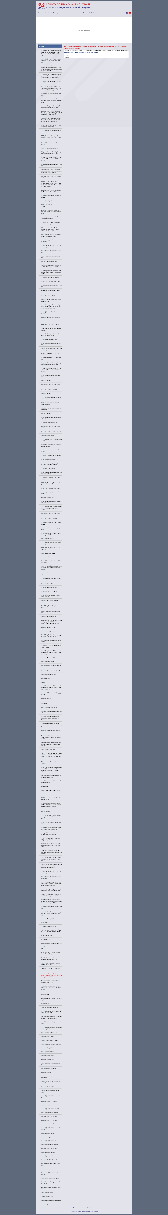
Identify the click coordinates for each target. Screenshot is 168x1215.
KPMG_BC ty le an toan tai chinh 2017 (50, 1007)
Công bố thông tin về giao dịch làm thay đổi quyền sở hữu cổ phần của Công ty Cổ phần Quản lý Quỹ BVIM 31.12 (51, 652)
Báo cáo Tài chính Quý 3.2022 (48, 413)
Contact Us (94, 13)
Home (39, 13)
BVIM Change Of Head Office (48, 749)
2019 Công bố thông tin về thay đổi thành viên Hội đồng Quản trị (50, 953)
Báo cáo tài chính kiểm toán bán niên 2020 (50, 670)
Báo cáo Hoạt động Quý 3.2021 (48, 553)
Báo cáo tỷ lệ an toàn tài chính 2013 (49, 1140)
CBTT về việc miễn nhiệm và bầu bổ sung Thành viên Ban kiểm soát (50, 217)
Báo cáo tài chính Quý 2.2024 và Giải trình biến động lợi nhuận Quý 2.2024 (51, 191)
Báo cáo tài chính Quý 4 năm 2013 (49, 1148)
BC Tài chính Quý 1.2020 (47, 935)
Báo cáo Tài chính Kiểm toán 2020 (49, 616)
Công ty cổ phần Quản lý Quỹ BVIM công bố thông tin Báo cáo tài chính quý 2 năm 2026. (51, 817)
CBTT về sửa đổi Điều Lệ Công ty (49, 591)
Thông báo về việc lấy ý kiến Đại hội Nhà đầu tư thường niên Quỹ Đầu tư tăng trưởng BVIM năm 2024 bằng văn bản (51, 229)
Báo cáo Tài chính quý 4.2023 (48, 295)
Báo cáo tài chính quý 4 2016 (47, 1048)
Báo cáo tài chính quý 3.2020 (47, 661)
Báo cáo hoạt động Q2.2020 (47, 919)
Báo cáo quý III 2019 (46, 698)
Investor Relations (83, 13)
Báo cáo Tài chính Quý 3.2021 (48, 557)
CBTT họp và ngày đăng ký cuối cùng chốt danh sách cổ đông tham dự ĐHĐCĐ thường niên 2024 (51, 272)
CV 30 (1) (66, 54)
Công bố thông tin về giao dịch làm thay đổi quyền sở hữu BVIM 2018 (51, 776)
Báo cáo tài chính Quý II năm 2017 (49, 1032)
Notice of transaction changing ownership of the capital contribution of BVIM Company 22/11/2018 (51, 744)
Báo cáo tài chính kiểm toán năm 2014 (49, 1112)
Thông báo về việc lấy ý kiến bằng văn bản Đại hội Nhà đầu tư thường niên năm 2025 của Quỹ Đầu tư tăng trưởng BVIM (50, 119)
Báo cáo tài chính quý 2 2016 (47, 1055)
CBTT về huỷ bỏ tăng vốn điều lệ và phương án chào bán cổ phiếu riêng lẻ (51, 334)
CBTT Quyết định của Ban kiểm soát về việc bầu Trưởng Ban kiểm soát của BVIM (51, 833)
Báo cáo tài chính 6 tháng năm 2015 (49, 1101)
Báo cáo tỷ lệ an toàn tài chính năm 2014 (50, 1109)
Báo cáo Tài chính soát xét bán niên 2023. (50, 317)
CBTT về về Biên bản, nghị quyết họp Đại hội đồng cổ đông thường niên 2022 (50, 463)
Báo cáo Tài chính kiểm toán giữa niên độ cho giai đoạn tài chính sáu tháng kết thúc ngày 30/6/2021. (51, 567)
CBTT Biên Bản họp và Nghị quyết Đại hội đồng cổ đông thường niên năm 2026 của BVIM (51, 845)
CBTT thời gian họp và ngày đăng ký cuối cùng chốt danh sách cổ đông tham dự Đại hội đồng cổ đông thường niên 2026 (51, 901)
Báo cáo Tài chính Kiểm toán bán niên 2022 (51, 431)
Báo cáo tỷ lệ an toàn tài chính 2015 (49, 1068)
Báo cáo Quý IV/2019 (46, 678)
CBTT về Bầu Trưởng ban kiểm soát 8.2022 (51, 422)
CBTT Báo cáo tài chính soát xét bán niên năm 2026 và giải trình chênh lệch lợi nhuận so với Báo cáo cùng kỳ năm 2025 (51, 804)
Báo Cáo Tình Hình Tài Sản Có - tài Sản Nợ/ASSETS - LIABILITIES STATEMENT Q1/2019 (51, 987)
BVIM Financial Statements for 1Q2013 (50, 1178)
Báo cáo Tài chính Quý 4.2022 (48, 393)
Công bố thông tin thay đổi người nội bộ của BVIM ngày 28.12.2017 (51, 1012)
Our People (56, 13)
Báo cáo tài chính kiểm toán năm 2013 (49, 1144)
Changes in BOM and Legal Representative (51, 1200)
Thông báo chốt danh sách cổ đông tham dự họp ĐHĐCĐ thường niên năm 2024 (51, 265)
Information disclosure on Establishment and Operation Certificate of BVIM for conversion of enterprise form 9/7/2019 (51, 975)
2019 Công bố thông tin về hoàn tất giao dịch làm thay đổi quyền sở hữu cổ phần (51, 958)
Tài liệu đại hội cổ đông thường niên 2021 (50, 587)
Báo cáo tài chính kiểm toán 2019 (48, 674)
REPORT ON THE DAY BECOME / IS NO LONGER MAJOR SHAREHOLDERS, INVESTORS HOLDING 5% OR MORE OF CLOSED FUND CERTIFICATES (51, 755)
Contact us (92, 1208)
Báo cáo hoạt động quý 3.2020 (48, 658)
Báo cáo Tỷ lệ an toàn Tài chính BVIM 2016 (51, 790)
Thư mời (43, 682)
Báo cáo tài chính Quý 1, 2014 (48, 1137)
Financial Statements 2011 (47, 1196)
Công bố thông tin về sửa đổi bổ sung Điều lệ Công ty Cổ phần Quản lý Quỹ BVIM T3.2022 (51, 508)
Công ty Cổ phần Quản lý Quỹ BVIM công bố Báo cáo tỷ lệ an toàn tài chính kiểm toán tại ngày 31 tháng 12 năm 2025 (51, 883)
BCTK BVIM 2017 (45, 1003)
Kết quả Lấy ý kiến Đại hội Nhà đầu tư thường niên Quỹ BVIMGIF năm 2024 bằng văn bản (51, 211)
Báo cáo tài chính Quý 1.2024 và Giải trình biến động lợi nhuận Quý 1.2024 (51, 235)
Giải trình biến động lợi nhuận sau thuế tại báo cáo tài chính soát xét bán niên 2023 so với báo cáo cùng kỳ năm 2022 (50, 306)
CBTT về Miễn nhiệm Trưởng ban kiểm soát (51, 455)
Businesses (72, 13)
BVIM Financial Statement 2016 (48, 794)
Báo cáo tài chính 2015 (46, 1072)
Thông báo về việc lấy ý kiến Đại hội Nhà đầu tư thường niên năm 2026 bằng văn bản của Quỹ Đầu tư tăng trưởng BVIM (51, 866)
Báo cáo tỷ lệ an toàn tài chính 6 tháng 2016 (51, 1044)
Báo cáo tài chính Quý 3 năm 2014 (49, 1120)
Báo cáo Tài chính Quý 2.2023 (48, 321)
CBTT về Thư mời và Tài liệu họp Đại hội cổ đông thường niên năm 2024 (51, 246)
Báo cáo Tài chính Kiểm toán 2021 (49, 518)
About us (75, 1208)
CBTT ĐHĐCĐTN (45, 922)
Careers (84, 1208)
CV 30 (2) (66, 56)
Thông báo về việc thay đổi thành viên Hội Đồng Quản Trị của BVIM (50, 1082)
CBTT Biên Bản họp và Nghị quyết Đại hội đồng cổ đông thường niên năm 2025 (51, 106)
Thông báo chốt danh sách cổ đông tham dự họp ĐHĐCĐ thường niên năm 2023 (51, 363)
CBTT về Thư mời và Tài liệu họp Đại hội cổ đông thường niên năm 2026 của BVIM (51, 872)
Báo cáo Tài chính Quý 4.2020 (48, 627)
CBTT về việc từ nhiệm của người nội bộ (50, 281)
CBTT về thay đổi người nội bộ (48, 468)
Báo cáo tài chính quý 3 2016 (47, 1051)
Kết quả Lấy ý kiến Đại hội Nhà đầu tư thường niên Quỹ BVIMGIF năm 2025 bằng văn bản (51, 100)
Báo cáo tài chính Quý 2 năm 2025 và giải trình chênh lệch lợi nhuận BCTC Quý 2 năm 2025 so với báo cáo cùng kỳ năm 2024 (51, 88)
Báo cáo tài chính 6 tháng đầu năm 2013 (50, 1169)
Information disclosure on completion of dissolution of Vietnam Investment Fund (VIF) (50, 718)
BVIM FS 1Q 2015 (45, 1105)
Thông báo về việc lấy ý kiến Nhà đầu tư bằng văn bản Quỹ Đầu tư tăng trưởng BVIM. (51, 349)
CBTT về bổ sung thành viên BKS (49, 339)
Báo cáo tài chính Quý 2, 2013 (48, 1152)
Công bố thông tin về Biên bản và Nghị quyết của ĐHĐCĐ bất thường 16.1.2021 (51, 635)
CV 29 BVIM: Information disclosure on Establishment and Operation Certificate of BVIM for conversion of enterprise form (96, 50)
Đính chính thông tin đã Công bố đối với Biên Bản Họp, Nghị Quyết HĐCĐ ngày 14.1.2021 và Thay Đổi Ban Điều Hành (51, 621)
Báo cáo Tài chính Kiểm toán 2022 (49, 389)
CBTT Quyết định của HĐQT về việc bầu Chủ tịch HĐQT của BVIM (50, 839)
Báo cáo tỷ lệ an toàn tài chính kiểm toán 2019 (51, 943)
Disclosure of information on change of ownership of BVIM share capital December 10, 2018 (51, 737)
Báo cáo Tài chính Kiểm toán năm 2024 (50, 148)
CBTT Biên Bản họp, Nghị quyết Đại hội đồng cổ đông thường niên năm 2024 (50, 223)
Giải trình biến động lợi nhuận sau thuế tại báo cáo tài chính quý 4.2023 (50, 291)
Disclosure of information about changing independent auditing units (50, 981)
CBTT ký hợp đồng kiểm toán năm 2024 (50, 201)
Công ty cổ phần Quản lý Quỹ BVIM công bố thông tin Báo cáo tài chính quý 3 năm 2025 (51, 60)
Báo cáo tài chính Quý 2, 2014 (48, 1133)
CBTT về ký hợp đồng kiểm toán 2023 (50, 325)
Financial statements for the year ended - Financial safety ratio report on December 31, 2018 (51, 725)
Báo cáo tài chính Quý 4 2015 (48, 1086)
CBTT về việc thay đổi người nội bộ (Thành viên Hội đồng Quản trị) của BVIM (51, 828)
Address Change (45, 1204)
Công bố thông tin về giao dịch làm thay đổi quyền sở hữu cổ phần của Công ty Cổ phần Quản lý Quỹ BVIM (51, 687)
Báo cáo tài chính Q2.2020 (47, 583)
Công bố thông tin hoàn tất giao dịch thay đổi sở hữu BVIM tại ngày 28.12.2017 (51, 1017)
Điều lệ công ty (44, 786)
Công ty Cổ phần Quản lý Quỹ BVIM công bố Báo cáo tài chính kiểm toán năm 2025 (51, 889)
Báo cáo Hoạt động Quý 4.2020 (48, 631)
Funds (64, 13)
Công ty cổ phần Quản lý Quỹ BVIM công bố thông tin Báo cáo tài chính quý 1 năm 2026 (51, 859)
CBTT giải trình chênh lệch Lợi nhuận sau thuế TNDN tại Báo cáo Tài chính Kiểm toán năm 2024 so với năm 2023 (51, 137)
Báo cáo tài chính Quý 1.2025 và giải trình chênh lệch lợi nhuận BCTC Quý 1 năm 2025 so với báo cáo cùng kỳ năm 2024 (51, 112)
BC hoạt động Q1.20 (45, 939)
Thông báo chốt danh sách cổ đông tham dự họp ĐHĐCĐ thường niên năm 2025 (51, 152)
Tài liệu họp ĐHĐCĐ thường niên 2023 (50, 354)
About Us (47, 13)
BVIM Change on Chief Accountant (49, 707)
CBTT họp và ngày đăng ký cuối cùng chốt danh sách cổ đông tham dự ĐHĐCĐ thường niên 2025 (51, 158)
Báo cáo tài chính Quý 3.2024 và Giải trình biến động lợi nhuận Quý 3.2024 (51, 177)
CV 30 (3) (66, 57)
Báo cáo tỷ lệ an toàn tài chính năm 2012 (50, 1156)
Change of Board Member (47, 1192)
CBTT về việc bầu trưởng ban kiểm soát (50, 277)
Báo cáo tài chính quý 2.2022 (47, 435)
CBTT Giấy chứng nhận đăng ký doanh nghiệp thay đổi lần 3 (50, 403)
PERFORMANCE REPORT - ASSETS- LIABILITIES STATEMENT (50, 969)
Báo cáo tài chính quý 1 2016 (47, 1059)
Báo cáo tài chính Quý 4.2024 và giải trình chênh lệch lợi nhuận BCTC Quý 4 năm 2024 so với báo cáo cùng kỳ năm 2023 (51, 171)
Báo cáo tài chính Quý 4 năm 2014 (49, 1116)
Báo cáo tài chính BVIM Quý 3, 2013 (49, 1159)
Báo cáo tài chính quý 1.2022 (47, 497)
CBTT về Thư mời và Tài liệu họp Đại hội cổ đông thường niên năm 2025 (51, 125)
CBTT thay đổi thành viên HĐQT (48, 926)
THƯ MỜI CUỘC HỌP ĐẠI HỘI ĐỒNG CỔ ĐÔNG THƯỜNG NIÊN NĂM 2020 (51, 931)
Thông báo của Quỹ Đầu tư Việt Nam (49, 1040)
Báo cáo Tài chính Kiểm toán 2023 (49, 261)
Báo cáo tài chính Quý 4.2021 (48, 538)
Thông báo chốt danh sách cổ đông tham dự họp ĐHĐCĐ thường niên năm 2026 (51, 895)
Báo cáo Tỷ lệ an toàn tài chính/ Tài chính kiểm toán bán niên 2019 (50, 963)
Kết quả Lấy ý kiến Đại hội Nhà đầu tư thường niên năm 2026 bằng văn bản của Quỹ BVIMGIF (51, 852)
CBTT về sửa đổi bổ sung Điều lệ (48, 459)
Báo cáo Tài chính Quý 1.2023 (48, 380)
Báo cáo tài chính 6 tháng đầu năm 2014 (50, 1124)
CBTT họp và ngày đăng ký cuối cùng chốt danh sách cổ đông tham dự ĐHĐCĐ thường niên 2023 (51, 369)
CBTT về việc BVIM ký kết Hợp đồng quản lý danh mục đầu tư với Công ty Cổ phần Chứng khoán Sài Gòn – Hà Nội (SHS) (51, 76)
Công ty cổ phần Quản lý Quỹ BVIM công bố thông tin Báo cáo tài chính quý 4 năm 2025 (51, 913)
